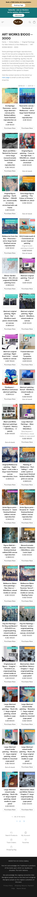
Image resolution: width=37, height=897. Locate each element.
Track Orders (11, 842)
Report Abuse (21, 888)
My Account (25, 835)
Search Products (11, 835)
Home (4, 42)
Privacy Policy (8, 885)
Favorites (25, 842)
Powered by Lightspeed (18, 892)
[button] (18, 5)
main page (6, 77)
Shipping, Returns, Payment (24, 885)
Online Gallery (14, 42)
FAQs (13, 888)
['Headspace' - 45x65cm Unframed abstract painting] (10, 377)
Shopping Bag (11, 850)
